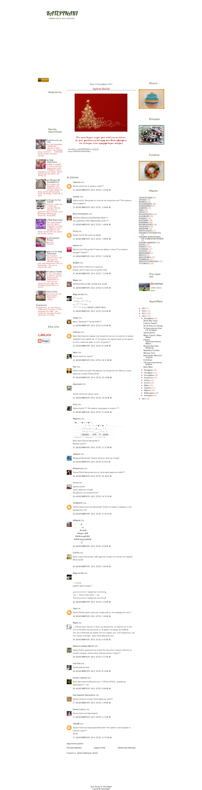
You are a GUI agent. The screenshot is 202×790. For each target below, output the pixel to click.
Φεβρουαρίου (149, 393)
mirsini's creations (80, 678)
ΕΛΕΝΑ (76, 553)
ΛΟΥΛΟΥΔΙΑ (144, 227)
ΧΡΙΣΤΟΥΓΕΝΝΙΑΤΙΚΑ (82, 151)
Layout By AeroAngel (101, 789)
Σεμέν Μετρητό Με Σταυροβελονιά (52, 181)
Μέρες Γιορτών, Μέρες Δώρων (152, 336)
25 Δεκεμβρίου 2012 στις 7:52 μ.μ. (92, 274)
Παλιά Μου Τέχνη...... (152, 321)
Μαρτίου (147, 390)
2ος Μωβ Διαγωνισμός (54, 220)
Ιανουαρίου (148, 395)
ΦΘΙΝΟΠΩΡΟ (144, 253)
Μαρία (75, 280)
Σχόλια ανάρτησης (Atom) (87, 753)
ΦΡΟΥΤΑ (142, 255)
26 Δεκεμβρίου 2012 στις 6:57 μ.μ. (92, 657)
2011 (144, 399)
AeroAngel (107, 787)
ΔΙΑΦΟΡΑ (143, 208)
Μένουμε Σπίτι (149, 353)
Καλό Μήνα (148, 367)
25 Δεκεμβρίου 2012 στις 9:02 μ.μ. (92, 311)
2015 (144, 308)
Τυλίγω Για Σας (51, 292)
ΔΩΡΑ (141, 210)
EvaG (75, 404)
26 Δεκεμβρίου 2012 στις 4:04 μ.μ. (92, 546)
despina (76, 245)
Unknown (76, 182)
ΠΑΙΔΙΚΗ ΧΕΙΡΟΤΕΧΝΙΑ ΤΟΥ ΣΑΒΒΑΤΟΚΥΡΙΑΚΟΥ (151, 238)
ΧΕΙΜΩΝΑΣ (144, 259)
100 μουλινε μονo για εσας (53, 141)
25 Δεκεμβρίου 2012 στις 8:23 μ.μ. (92, 288)
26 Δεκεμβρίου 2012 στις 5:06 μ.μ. (92, 566)
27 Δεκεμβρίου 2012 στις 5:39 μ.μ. (92, 703)
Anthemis (76, 454)
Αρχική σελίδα (99, 748)
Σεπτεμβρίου (149, 375)
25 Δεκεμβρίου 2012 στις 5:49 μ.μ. (92, 225)
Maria (75, 352)
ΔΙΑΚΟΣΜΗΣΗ (145, 206)
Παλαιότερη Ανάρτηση (126, 748)
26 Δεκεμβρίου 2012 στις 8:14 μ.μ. (92, 671)
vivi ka (75, 483)
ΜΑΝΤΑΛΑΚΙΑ (145, 231)
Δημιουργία (77, 384)
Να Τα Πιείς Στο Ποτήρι (153, 326)
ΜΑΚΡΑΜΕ (143, 229)
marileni (76, 197)
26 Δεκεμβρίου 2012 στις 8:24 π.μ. (92, 462)
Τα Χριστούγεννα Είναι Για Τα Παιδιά (152, 329)
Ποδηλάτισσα (78, 468)
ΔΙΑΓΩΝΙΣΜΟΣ (145, 204)
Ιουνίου (147, 383)
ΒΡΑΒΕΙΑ (143, 202)
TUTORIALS (144, 263)
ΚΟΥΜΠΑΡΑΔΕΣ (146, 225)
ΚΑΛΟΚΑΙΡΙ (144, 216)
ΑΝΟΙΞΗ (142, 200)
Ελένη (75, 231)
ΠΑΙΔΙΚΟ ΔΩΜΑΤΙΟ (147, 243)
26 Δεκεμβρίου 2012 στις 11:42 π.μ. (92, 514)
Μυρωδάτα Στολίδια (151, 350)
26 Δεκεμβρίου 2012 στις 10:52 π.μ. (92, 496)
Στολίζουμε (147, 360)
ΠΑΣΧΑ (142, 245)
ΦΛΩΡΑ (76, 263)
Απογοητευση (41, 305)
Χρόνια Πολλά (149, 333)
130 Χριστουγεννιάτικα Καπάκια (152, 363)
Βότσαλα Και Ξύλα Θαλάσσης (150, 347)
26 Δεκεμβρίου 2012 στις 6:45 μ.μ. (92, 640)
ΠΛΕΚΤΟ (143, 247)
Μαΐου (147, 385)
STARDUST (78, 503)
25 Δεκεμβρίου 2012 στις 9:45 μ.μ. (92, 326)
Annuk (75, 318)
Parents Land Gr (79, 709)
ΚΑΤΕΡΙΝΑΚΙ (158, 284)
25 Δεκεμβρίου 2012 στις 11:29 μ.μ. (92, 412)
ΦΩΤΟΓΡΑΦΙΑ (145, 257)
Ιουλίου (147, 380)
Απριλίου (148, 388)
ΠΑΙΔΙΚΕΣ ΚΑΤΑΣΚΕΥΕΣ (150, 233)
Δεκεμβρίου (149, 318)
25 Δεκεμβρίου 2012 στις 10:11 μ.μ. (92, 360)
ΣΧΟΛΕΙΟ (143, 251)
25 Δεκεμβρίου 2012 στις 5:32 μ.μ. (92, 190)
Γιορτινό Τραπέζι (150, 323)
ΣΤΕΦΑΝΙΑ (143, 249)
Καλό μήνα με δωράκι (53, 272)
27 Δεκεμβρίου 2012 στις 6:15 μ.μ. (92, 717)
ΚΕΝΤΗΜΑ (143, 220)
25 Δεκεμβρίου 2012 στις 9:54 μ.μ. (92, 346)
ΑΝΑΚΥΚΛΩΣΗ (145, 198)
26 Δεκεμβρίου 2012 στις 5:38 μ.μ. (92, 616)
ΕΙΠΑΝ (142, 212)
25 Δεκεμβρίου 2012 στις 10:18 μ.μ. (93, 378)
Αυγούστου (148, 378)
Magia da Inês (78, 294)
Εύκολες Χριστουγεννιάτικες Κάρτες (152, 342)
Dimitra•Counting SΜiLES (83, 646)
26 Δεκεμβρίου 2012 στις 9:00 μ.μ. (92, 689)
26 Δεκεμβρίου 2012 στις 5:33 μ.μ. (92, 602)
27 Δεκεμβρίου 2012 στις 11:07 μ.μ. (92, 737)
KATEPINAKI (62, 13)
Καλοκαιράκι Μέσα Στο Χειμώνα (152, 356)
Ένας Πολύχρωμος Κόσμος (52, 239)
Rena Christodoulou (80, 214)
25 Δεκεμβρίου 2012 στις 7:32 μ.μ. (92, 256)
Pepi (74, 367)
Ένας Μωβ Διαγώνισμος (51, 161)
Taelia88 (76, 724)
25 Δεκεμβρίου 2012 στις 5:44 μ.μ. (92, 207)
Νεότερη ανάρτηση (74, 748)
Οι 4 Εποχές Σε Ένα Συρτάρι (53, 201)
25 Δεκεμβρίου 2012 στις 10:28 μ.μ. (93, 398)
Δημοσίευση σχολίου (75, 744)
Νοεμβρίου (148, 370)
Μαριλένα (77, 419)
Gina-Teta (77, 663)
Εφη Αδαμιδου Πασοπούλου (84, 695)
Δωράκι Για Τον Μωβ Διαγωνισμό (53, 253)
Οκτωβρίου (148, 373)
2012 (144, 316)
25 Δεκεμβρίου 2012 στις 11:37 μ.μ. (92, 447)
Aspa (75, 608)
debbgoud (76, 520)
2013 (144, 313)
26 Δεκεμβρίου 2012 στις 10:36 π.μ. (92, 476)
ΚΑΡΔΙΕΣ (143, 218)
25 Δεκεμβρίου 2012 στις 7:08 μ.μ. (92, 239)
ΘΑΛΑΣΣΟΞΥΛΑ (146, 214)
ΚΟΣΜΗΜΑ (144, 222)
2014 (144, 311)
